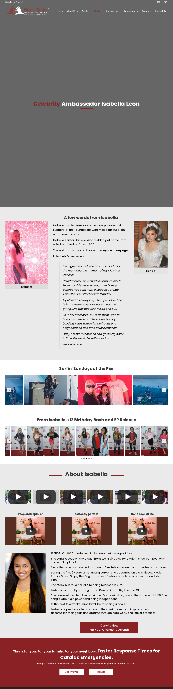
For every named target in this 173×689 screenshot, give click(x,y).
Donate (145, 11)
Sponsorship (130, 11)
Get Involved (112, 11)
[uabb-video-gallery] (18, 497)
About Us (71, 11)
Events (85, 11)
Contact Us (160, 11)
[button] (9, 390)
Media (97, 11)
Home (60, 11)
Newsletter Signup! (14, 2)
